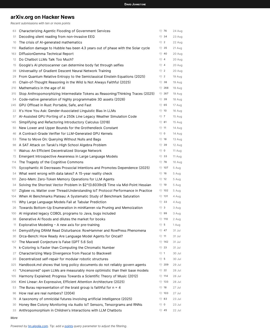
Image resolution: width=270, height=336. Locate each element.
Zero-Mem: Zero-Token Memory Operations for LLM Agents (66, 179)
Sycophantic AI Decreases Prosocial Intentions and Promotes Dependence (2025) (84, 168)
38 (165, 82)
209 (166, 264)
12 (164, 179)
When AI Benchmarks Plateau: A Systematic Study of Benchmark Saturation (79, 196)
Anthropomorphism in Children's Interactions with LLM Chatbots (70, 310)
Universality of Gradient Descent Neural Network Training (65, 71)
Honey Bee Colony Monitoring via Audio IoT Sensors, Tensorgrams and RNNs (80, 304)
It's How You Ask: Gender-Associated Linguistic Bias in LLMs (67, 111)
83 (165, 298)
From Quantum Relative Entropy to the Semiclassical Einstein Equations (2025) (82, 76)
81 (165, 122)
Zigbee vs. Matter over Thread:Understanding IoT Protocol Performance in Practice (85, 190)
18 (165, 139)
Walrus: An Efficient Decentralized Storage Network (60, 150)
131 (165, 196)
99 (165, 213)
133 (165, 281)
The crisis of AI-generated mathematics (50, 42)
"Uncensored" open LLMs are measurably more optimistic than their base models (83, 270)
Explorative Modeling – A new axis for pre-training (59, 225)
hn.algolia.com (38, 326)
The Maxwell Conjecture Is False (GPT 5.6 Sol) (56, 242)
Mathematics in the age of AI (42, 88)
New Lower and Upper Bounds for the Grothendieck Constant (68, 128)
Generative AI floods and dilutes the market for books (62, 219)
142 (165, 241)
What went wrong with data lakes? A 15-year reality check (65, 173)
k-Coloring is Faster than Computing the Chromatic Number (67, 247)
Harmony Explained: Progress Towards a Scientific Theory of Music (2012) (78, 276)
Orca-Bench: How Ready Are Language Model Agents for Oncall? (71, 236)
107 (165, 167)
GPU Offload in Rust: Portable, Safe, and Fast (55, 105)
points (69, 326)
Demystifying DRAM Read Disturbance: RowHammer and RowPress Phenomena (82, 230)
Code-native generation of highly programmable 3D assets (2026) (72, 99)
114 (165, 276)
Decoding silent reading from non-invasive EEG (57, 36)
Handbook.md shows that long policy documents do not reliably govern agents (82, 265)
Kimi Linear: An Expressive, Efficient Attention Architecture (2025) (72, 282)
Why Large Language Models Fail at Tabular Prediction (62, 202)
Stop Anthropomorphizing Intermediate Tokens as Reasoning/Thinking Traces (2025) (87, 93)
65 (165, 104)
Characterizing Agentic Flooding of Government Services (64, 31)
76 (165, 30)
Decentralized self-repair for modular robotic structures (63, 259)
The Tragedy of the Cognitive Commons (51, 162)
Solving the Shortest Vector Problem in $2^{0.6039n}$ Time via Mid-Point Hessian (85, 185)
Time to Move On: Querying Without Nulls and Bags (60, 139)
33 (165, 156)
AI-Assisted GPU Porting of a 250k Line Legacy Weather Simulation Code (78, 116)
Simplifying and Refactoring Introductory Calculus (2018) (64, 122)
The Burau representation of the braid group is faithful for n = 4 (70, 287)
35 (165, 47)
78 (165, 161)
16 (165, 173)
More (14, 318)
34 (165, 36)
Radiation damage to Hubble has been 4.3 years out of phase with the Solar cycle (84, 48)
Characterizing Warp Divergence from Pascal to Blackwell (65, 253)
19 (165, 184)
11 (164, 127)
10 (165, 110)
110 (165, 218)
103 (165, 293)
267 (165, 93)
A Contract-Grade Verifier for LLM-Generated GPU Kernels (65, 133)
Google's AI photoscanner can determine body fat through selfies (71, 65)
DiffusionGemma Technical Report (46, 54)
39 (165, 99)
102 (165, 190)
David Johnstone (135, 4)
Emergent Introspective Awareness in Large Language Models (68, 156)
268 (166, 87)
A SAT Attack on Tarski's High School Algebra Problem (63, 145)
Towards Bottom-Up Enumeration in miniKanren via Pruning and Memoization (81, 207)
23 (165, 247)
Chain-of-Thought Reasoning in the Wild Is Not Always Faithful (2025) (75, 82)
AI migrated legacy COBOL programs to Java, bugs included (67, 213)
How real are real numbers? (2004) (47, 293)
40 (165, 53)
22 (165, 270)
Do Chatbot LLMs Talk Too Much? (46, 59)
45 (165, 310)
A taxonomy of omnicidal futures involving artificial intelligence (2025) (75, 299)
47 (165, 230)
